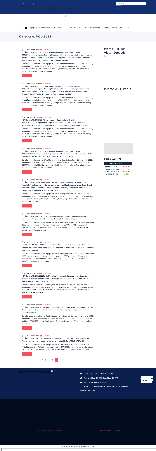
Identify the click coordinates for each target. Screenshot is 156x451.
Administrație (44, 28)
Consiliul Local (60, 28)
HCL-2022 (47, 50)
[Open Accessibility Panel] (1, 449)
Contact (105, 28)
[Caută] (118, 6)
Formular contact (147, 379)
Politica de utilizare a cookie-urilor (110, 431)
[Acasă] (26, 28)
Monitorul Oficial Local (120, 28)
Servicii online (94, 28)
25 (69, 360)
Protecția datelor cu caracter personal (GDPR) (49, 431)
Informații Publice (77, 28)
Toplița (32, 28)
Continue (26, 76)
